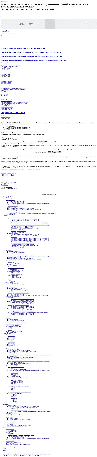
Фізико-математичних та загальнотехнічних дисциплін (20, 258)
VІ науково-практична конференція (19, 369)
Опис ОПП (8, 432)
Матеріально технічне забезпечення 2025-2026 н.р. (22, 300)
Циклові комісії (9, 250)
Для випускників (10, 417)
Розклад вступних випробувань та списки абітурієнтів (18, 444)
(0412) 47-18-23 (13, 188)
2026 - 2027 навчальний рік (17, 384)
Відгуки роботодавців (13, 206)
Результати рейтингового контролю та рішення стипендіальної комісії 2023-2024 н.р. (30, 222)
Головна (5, 30)
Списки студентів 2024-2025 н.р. (18, 231)
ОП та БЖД (8, 317)
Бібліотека (10, 264)
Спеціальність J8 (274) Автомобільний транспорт (19, 212)
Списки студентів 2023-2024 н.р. (18, 229)
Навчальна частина (12, 266)
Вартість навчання (10, 429)
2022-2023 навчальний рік (17, 380)
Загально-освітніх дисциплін (14, 257)
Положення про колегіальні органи (16, 320)
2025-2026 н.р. (14, 375)
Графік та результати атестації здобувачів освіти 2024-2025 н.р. (25, 220)
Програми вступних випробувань (13, 442)
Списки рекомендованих (11, 445)
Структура (5, 215)
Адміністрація (9, 198)
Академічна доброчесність (12, 356)
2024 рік (10, 328)
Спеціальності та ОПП (11, 207)
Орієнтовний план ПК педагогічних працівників (19, 392)
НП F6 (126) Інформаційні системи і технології (19, 350)
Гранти (10, 412)
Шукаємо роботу (12, 420)
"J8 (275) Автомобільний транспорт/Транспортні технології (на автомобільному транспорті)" (29, 256)
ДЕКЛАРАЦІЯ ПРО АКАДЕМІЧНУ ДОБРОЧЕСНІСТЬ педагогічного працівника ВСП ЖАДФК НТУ (26, 454)
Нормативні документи (13, 346)
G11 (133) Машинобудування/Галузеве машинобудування (21, 291)
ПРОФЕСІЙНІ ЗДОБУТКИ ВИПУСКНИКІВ (16, 201)
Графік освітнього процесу (12, 348)
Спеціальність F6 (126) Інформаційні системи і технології (21, 208)
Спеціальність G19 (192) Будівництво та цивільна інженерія (21, 210)
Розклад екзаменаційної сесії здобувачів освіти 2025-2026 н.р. (25, 228)
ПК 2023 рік (14, 398)
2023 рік (10, 327)
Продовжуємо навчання (13, 418)
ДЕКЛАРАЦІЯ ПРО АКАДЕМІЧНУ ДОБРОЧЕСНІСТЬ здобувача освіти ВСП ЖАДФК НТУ (24, 452)
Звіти (7, 285)
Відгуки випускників (13, 204)
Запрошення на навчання (13, 112)
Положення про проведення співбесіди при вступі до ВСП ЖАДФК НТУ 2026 (23, 48)
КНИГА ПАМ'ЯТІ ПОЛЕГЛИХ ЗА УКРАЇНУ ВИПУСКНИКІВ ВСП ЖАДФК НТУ (22, 455)
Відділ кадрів (11, 280)
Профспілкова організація (14, 271)
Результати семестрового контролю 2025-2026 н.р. (22, 244)
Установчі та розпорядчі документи (14, 331)
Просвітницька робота (16, 277)
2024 (12, 368)
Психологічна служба (13, 275)
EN (6, 451)
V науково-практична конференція (16, 367)
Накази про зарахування (11, 431)
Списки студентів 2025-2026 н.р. (18, 232)
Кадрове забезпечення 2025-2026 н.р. (19, 290)
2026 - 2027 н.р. (14, 364)
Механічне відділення (13, 233)
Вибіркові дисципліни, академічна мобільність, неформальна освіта (23, 406)
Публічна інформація (8, 282)
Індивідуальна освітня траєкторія (13, 405)
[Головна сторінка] (4, 1)
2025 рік (10, 330)
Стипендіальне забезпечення (12, 325)
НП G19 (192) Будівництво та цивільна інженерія (19, 352)
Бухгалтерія (11, 262)
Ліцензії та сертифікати (11, 332)
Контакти (5, 450)
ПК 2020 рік (14, 394)
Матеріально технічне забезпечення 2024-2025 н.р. (22, 299)
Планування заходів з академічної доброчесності (19, 363)
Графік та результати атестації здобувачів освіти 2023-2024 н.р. (25, 219)
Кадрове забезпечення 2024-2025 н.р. (19, 289)
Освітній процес (7, 333)
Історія (7, 197)
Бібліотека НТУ (14, 265)
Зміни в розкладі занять (11, 421)
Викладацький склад (10, 200)
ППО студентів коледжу (16, 274)
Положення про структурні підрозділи (17, 322)
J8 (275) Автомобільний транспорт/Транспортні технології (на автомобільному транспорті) (28, 203)
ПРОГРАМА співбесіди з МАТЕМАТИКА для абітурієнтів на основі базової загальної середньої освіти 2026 (31, 52)
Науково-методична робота (12, 365)
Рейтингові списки (10, 443)
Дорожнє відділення (13, 217)
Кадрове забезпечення (11, 287)
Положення (8, 318)
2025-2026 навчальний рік (17, 383)
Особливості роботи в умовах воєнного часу (16, 402)
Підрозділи (8, 260)
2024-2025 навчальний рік (17, 382)
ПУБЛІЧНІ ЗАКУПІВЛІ (16, 263)
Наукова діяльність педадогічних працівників (18, 386)
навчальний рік (11, 336)
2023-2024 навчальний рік (17, 381)
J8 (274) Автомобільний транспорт (16, 202)
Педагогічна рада (10, 334)
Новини (5, 448)
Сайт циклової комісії (16, 253)
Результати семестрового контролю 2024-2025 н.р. (22, 227)
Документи (11, 315)
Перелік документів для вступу (13, 439)
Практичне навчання (10, 345)
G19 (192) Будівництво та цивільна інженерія (18, 293)
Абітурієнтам (6, 31)
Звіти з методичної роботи (14, 376)
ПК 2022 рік (14, 396)
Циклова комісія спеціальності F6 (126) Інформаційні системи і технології (25, 259)
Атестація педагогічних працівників (16, 371)
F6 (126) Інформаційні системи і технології (18, 288)
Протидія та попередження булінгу (14, 324)
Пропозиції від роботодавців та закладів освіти (19, 419)
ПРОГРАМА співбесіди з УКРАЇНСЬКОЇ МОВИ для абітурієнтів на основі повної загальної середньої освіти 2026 (33, 60)
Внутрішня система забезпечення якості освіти (16, 284)
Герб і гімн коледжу (10, 214)
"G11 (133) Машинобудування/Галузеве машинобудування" (21, 254)
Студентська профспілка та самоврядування (16, 426)
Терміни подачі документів (12, 447)
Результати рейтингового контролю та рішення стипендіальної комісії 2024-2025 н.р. (30, 223)
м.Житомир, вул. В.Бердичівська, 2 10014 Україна (8, 183)
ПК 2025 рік (14, 400)
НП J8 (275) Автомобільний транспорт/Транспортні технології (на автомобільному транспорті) (29, 355)
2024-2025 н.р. (14, 374)
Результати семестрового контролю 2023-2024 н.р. (22, 226)
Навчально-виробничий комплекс (16, 268)
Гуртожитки (11, 278)
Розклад (5, 449)
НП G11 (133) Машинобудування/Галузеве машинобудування (22, 351)
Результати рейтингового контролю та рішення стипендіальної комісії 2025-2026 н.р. (30, 225)
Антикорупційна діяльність (12, 283)
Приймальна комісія (12, 269)
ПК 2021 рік (14, 395)
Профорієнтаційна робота (17, 270)
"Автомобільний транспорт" (14, 251)
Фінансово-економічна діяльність (13, 326)
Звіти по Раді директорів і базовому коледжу (18, 377)
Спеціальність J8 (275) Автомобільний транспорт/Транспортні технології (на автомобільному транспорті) (32, 213)
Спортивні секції (9, 424)
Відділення (8, 216)
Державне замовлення (11, 430)
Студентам (5, 404)
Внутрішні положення (13, 319)
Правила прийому (10, 441)
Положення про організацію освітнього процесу (19, 321)
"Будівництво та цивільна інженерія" (16, 252)
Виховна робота (9, 340)
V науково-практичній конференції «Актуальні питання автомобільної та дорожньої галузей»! (29, 370)
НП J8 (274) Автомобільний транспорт (17, 353)
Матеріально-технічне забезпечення (14, 296)
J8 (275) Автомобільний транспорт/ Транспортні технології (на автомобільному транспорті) (29, 295)
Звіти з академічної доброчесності (16, 362)
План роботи (14, 221)
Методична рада (12, 379)
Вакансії (13, 281)
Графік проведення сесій (11, 413)
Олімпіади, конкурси (10, 423)
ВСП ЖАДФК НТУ (7, 196)
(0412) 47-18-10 (8, 187)
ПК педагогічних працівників (15, 393)
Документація (14, 276)
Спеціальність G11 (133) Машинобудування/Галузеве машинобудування (24, 209)
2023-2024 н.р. (14, 373)
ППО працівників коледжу (17, 272)
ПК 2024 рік (14, 399)
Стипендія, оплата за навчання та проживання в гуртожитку (19, 425)
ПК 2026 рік (14, 401)
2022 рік (13, 387)
